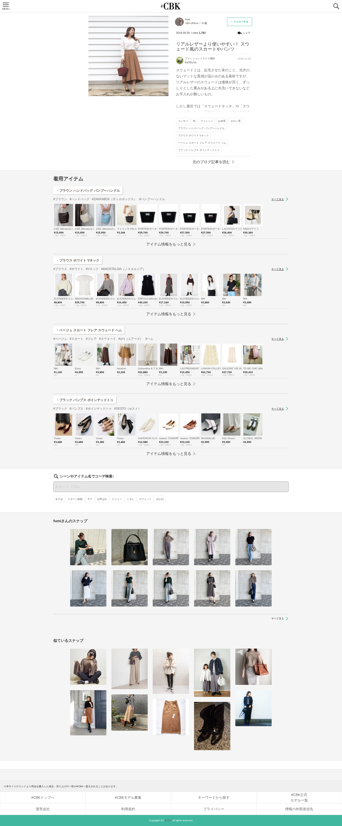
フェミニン (207, 121)
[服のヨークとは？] (212, 547)
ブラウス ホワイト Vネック (193, 135)
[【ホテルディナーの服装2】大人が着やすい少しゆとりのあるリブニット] (171, 547)
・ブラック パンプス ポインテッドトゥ (84, 400)
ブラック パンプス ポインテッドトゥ (199, 150)
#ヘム (149, 339)
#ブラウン (60, 199)
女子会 (59, 499)
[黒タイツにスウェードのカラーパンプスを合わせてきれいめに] (253, 708)
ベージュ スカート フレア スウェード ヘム (202, 142)
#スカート (76, 339)
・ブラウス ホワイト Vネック (77, 260)
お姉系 (222, 121)
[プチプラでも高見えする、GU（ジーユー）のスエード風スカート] (171, 717)
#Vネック (92, 269)
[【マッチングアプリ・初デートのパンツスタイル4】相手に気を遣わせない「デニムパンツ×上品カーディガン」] (88, 547)
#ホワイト (76, 269)
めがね (160, 499)
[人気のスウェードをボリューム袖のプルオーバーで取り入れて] (88, 667)
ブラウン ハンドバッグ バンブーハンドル (201, 128)
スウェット (145, 499)
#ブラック (60, 408)
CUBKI (171, 6)
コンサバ (183, 121)
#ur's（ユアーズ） (130, 339)
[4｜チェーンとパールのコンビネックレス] (253, 588)
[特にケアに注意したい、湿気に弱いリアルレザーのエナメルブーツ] (212, 726)
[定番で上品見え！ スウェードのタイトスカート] (253, 667)
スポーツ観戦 (75, 499)
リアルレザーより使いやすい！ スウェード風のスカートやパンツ (212, 47)
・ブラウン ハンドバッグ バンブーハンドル (88, 190)
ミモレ (130, 499)
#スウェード (107, 339)
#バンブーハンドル (152, 199)
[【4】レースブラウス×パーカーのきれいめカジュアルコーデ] (88, 588)
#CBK (168, 820)
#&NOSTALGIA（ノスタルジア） (123, 269)
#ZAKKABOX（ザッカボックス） (114, 199)
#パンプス (76, 408)
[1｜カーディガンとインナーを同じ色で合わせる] (171, 588)
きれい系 (236, 121)
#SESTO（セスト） (127, 408)
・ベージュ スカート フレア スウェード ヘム (89, 330)
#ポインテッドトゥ (99, 408)
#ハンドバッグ (79, 199)
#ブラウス (60, 269)
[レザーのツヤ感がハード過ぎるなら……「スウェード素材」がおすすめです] (171, 671)
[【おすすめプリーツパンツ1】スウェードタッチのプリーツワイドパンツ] (212, 673)
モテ (89, 499)
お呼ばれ (102, 499)
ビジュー (117, 499)
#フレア (91, 339)
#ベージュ (60, 339)
